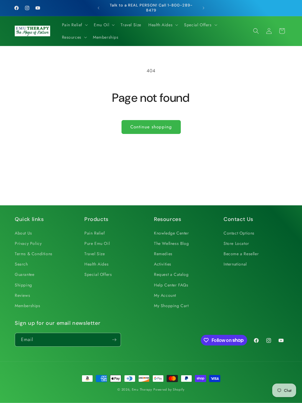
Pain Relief (94, 233)
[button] (74, 25)
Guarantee (24, 274)
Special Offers (98, 274)
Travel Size (94, 254)
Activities (162, 264)
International (235, 264)
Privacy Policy (28, 243)
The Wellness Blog (171, 243)
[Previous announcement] (98, 8)
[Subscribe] (114, 340)
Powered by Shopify (169, 389)
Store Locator (236, 243)
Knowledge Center (171, 233)
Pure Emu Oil (97, 243)
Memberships (27, 306)
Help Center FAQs (171, 285)
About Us (23, 233)
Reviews (22, 295)
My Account (165, 295)
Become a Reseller (241, 254)
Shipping (23, 285)
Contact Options (239, 233)
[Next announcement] (203, 8)
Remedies (163, 254)
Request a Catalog (171, 274)
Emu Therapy (142, 389)
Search (21, 264)
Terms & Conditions (33, 254)
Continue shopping (151, 127)
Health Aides (96, 264)
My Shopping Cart (171, 306)
